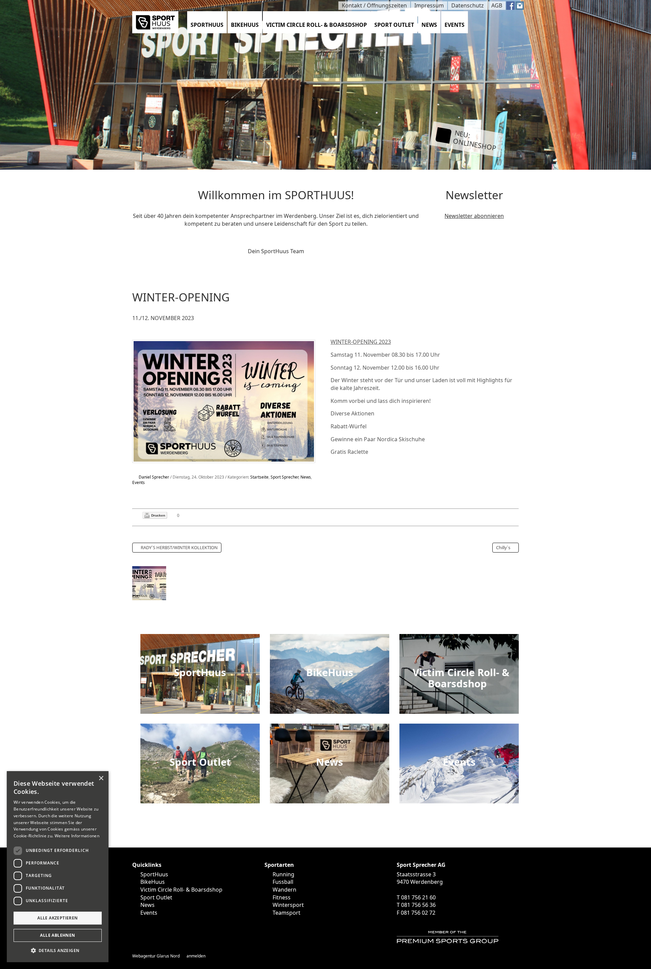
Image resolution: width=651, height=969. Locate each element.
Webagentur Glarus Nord (156, 956)
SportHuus (207, 25)
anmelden (195, 956)
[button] (58, 950)
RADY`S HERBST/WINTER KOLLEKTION (179, 547)
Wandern (284, 889)
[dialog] (57, 866)
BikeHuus (245, 25)
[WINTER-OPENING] (224, 401)
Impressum (429, 5)
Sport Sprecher (284, 477)
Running (283, 874)
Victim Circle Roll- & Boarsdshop (316, 25)
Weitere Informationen (77, 836)
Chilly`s (503, 547)
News (429, 25)
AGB (496, 5)
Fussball (283, 882)
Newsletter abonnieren (474, 216)
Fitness (282, 897)
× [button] (100, 778)
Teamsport (286, 912)
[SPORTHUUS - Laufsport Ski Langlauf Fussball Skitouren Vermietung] (155, 21)
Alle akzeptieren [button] (57, 918)
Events (455, 25)
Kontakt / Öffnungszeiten (374, 5)
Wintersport (288, 905)
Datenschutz (467, 5)
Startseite (259, 477)
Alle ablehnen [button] (57, 935)
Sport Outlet (394, 25)
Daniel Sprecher (154, 477)
